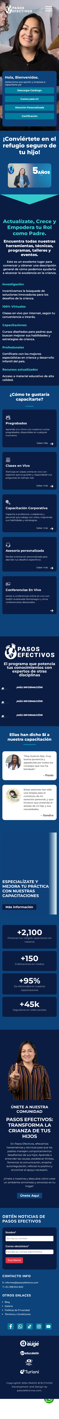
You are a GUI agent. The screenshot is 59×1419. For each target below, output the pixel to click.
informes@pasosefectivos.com (21, 1282)
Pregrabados (16, 423)
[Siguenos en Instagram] (39, 1326)
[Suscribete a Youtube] (48, 1326)
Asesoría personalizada (25, 551)
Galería (9, 1306)
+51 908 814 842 (13, 1286)
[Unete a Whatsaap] (20, 1326)
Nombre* (11, 1232)
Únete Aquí (29, 1195)
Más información (19, 907)
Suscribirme (14, 1260)
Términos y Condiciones (18, 1314)
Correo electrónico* (17, 1246)
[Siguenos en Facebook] (10, 1326)
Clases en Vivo (18, 466)
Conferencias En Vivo (23, 590)
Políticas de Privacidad (17, 1310)
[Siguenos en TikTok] (29, 1326)
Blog (7, 1302)
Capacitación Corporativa (27, 508)
